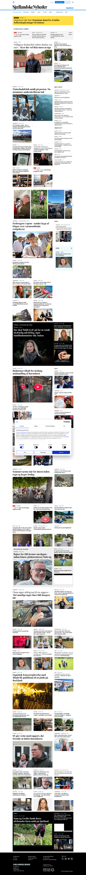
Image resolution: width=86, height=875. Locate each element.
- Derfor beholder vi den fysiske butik (43, 149)
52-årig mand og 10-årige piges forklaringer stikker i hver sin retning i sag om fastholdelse (22, 148)
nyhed (63, 113)
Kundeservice (16, 856)
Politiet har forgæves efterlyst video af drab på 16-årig (62, 45)
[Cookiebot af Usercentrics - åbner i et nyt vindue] (64, 422)
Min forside (26, 12)
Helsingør (52, 32)
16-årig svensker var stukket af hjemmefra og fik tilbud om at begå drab (63, 163)
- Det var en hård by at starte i (43, 654)
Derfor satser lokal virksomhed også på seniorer (42, 528)
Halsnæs (56, 142)
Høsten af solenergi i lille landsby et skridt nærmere (62, 836)
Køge (55, 154)
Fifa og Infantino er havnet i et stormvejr (62, 413)
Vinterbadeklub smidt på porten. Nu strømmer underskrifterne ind (31, 91)
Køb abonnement (59, 2)
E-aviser (52, 2)
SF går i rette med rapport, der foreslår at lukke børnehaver (28, 737)
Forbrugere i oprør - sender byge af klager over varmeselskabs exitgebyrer (31, 226)
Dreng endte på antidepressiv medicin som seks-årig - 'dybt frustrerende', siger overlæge (63, 346)
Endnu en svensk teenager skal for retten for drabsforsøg (43, 508)
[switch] (36, 447)
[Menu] (73, 2)
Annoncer (15, 859)
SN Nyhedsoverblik (17, 12)
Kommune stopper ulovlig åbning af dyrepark (21, 263)
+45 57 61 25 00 (20, 870)
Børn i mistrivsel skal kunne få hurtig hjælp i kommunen (62, 326)
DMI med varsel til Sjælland (61, 97)
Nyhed (20, 42)
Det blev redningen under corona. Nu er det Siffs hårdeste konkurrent (20, 408)
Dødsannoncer (59, 12)
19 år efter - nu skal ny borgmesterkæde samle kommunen (61, 795)
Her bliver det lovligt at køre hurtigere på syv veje (42, 283)
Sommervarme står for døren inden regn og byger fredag (31, 473)
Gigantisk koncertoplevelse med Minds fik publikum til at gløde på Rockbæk (63, 103)
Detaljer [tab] (36, 426)
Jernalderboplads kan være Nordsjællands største (21, 715)
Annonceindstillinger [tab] (50, 426)
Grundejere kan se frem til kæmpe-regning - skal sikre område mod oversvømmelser (22, 773)
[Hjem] (14, 2)
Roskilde (15, 42)
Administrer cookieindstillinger (49, 859)
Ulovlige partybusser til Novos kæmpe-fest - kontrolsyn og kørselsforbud (63, 66)
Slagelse (14, 368)
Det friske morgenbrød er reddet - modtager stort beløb (43, 714)
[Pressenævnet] (48, 868)
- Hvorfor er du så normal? (62, 675)
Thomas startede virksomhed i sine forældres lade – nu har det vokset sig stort (63, 110)
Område (32, 12)
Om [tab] (64, 426)
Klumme (39, 791)
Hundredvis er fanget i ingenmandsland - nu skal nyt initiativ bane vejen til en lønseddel (42, 305)
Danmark (56, 42)
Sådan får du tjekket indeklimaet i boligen (19, 794)
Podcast (20, 327)
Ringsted (35, 300)
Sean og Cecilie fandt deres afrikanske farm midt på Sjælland (31, 820)
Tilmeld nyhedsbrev (32, 858)
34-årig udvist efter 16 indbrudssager (20, 35)
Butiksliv (40, 650)
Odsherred (15, 589)
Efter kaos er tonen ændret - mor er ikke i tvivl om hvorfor (22, 283)
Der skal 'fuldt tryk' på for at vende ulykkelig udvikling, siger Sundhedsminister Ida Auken (32, 332)
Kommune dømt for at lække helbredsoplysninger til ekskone (37, 21)
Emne (39, 12)
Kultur (61, 589)
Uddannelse (63, 733)
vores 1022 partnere (23, 432)
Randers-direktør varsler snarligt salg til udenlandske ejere (63, 373)
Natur (61, 469)
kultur (60, 120)
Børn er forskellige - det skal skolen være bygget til (43, 795)
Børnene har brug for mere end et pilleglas (63, 254)
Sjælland (16, 32)
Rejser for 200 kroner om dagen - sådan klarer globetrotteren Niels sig (32, 556)
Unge (40, 300)
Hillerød (21, 17)
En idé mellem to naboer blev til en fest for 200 (63, 508)
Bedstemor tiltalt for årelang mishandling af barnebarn (27, 372)
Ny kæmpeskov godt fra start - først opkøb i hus (62, 151)
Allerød (14, 711)
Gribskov (56, 106)
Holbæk (56, 120)
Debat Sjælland (64, 224)
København (56, 390)
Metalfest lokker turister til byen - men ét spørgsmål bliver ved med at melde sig (63, 593)
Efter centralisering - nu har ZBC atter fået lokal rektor (63, 736)
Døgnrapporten (22, 32)
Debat (50, 12)
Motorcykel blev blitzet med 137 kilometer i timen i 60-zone (58, 36)
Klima (60, 148)
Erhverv (45, 12)
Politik (62, 791)
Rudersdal (15, 86)
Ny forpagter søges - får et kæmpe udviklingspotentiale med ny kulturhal (21, 126)
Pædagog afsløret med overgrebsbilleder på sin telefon (20, 304)
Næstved (56, 589)
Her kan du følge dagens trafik (21, 508)
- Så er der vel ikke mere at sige (33, 46)
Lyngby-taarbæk (35, 32)
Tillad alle (61, 452)
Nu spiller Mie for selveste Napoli (63, 551)
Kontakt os (30, 859)
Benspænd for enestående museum (20, 631)
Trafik (39, 280)
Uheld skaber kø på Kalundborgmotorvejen (62, 92)
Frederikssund (57, 113)
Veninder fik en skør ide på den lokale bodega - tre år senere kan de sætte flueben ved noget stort (22, 530)
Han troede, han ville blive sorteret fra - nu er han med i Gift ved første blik (63, 117)
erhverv (61, 106)
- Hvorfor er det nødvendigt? (63, 145)
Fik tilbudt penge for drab (42, 170)
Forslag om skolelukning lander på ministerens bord (63, 156)
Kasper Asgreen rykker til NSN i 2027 (63, 393)
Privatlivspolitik (46, 858)
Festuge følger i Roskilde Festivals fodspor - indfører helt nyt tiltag (62, 715)
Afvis (25, 452)
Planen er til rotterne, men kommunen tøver (62, 471)
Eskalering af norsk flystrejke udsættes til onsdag (62, 133)
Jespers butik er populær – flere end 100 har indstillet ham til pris (21, 171)
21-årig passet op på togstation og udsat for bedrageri (38, 36)
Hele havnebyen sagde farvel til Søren (62, 571)
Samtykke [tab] (22, 426)
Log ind (68, 2)
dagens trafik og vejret (65, 90)
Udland (55, 136)
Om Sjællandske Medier (48, 856)
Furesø (35, 505)
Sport (66, 12)
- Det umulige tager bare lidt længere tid (31, 595)
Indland (20, 469)
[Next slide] (71, 204)
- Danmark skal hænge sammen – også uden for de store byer (64, 228)
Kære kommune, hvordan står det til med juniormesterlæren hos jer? (63, 773)
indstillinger (66, 436)
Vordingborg (15, 280)
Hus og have (20, 791)
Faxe (55, 672)
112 (25, 17)
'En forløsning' (63, 654)
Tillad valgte (43, 452)
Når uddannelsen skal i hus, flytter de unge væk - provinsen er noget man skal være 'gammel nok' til (63, 817)
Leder (62, 252)
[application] (22, 204)
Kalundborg (15, 123)
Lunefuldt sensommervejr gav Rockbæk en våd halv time (63, 123)
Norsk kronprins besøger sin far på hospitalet (63, 138)
